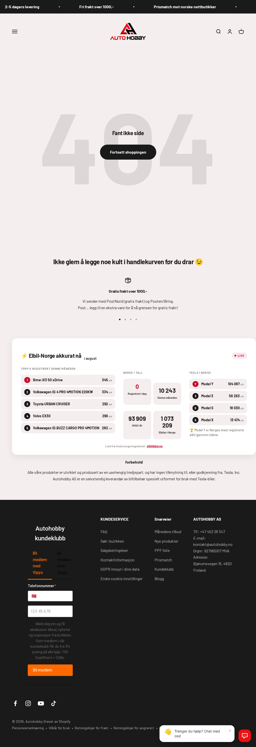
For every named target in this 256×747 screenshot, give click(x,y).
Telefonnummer (42, 586)
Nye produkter (166, 541)
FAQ (103, 531)
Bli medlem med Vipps (40, 563)
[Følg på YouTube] (41, 703)
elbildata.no (155, 446)
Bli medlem (42, 670)
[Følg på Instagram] (28, 703)
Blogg (159, 578)
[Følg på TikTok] (53, 703)
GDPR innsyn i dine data (120, 569)
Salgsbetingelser (114, 550)
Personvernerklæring (28, 728)
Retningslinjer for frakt (91, 728)
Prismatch (163, 559)
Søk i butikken (112, 541)
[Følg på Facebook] (15, 703)
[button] (244, 735)
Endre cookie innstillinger (121, 578)
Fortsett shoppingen (128, 152)
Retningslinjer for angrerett (134, 728)
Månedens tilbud (167, 531)
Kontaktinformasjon (117, 559)
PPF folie (162, 550)
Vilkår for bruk (59, 728)
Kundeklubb (164, 569)
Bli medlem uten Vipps (64, 563)
